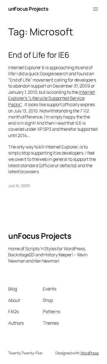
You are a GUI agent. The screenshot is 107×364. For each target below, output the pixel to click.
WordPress (89, 353)
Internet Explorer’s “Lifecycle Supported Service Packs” (51, 98)
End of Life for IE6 (38, 55)
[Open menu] (95, 9)
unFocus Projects (28, 8)
